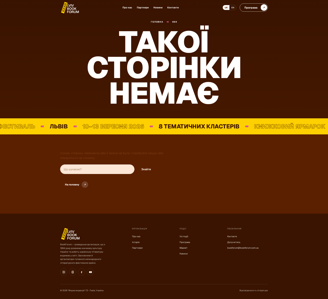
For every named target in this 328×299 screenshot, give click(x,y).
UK (226, 7)
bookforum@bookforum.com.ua (242, 247)
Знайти (146, 169)
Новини (157, 7)
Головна (157, 22)
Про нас (127, 7)
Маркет (183, 247)
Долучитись (233, 242)
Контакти (173, 7)
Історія (136, 242)
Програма (185, 242)
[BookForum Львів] (69, 7)
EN (232, 7)
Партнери (143, 7)
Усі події (184, 236)
